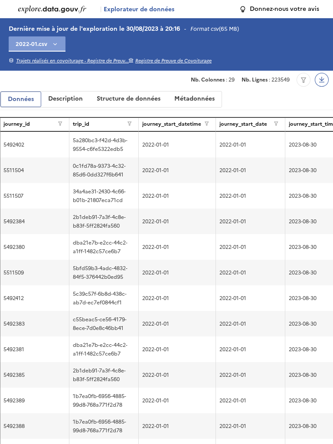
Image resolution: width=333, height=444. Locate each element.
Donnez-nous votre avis (284, 8)
